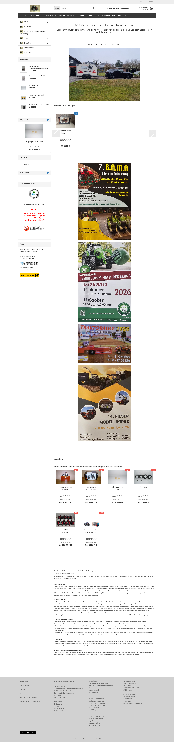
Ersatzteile (94, 15)
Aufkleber (35, 15)
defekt (83, 15)
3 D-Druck (23, 15)
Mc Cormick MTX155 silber (91, 488)
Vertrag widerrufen (28, 732)
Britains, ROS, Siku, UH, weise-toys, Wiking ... (59, 15)
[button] (56, 133)
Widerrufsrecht (25, 685)
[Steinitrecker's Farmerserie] (35, 8)
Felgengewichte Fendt (117, 488)
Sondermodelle (108, 15)
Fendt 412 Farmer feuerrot (65, 488)
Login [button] (140, 2)
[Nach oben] (167, 738)
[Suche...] (94, 8)
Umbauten (122, 15)
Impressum (23, 689)
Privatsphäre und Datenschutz (30, 701)
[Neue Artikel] (48, 173)
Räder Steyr (143, 487)
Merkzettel (150, 2)
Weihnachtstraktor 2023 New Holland (91, 531)
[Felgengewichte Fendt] (34, 131)
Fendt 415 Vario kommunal (65, 132)
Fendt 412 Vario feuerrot (65, 531)
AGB (21, 693)
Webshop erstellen (79, 739)
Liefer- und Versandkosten (28, 697)
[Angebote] (48, 120)
